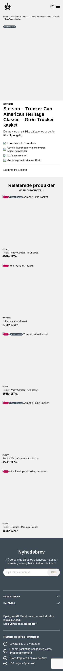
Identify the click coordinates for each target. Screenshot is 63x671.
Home (5, 17)
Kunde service (11, 596)
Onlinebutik (14, 17)
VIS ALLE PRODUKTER (30, 190)
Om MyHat (9, 603)
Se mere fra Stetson (15, 169)
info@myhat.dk (12, 620)
